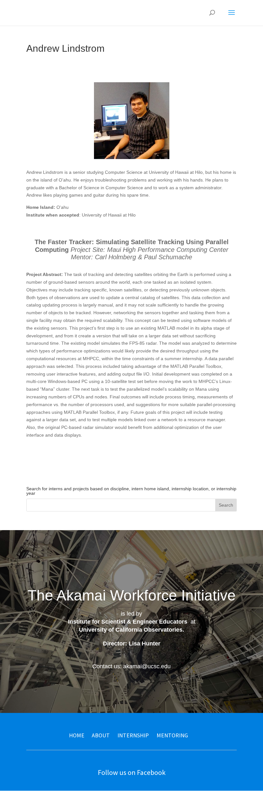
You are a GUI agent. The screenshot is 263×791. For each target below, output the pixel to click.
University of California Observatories (130, 630)
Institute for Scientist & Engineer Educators (127, 621)
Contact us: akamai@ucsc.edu (131, 666)
